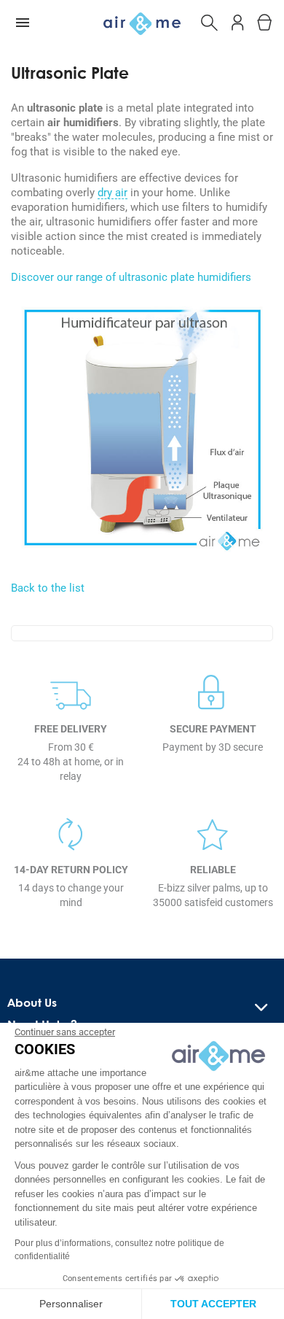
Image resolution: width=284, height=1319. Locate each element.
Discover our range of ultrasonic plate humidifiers (131, 277)
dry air (112, 193)
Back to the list (47, 588)
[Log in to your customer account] (238, 20)
